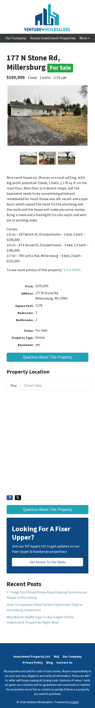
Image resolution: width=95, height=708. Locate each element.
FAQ (56, 656)
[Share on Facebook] (10, 497)
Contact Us (64, 662)
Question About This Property (47, 357)
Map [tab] (13, 385)
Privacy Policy (33, 662)
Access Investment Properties (53, 38)
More (83, 38)
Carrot (75, 702)
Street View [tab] (33, 385)
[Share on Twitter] (18, 497)
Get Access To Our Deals (48, 562)
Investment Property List (31, 656)
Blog (49, 662)
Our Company (16, 38)
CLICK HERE (71, 270)
